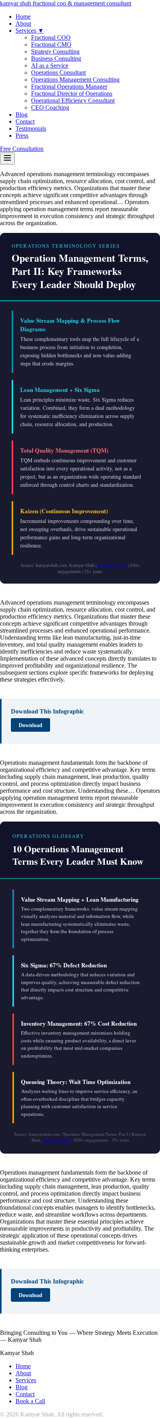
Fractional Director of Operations (71, 93)
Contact (25, 121)
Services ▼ (30, 30)
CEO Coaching (50, 107)
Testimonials (31, 128)
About (23, 23)
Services (26, 1380)
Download (30, 725)
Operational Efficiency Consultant (73, 100)
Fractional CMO (51, 44)
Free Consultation (21, 148)
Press (22, 135)
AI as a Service (49, 65)
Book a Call (30, 1401)
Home (23, 16)
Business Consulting (56, 58)
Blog (22, 114)
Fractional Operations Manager (69, 86)
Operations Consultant (58, 72)
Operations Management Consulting (75, 79)
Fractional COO (51, 37)
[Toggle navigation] (7, 158)
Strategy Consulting (55, 51)
